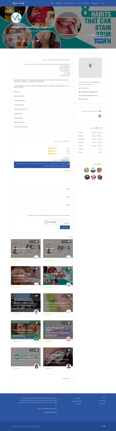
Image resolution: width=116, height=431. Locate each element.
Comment (67, 170)
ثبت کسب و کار (69, 3)
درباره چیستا (86, 3)
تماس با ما (78, 3)
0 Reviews (25, 41)
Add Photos (100, 35)
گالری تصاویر (96, 164)
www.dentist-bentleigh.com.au (89, 95)
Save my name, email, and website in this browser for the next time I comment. (49, 216)
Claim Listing (89, 35)
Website (68, 205)
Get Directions (85, 99)
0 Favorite (34, 41)
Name (68, 189)
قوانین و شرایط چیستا (76, 401)
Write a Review (100, 40)
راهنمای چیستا (95, 3)
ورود (102, 3)
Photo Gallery (66, 158)
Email (68, 197)
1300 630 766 (85, 88)
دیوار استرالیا (59, 3)
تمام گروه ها (78, 398)
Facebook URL (99, 116)
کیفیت (68, 151)
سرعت (68, 148)
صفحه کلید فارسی (31, 164)
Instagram (104, 426)
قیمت (68, 153)
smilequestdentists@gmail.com (89, 91)
